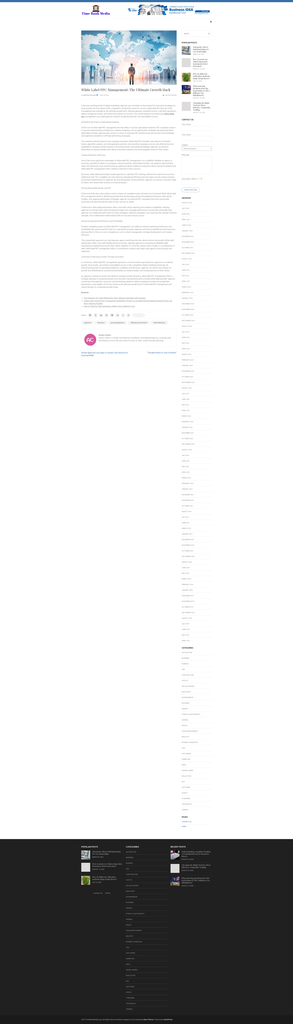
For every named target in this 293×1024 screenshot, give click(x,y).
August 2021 (187, 511)
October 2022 (187, 438)
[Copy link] (138, 315)
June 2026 (186, 214)
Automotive (187, 652)
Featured (185, 703)
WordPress (168, 1019)
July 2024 (185, 332)
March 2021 (186, 528)
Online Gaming (187, 770)
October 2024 (187, 315)
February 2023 (187, 422)
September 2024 (188, 321)
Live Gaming (186, 754)
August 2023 (187, 388)
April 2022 (186, 472)
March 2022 (186, 478)
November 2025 (188, 242)
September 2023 (188, 382)
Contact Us (186, 822)
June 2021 (186, 523)
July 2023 (185, 393)
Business (101, 323)
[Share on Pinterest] (112, 315)
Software (186, 787)
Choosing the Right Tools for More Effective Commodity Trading (201, 106)
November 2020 (188, 545)
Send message (190, 190)
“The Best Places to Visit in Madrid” (162, 353)
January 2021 (187, 534)
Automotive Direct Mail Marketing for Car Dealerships (201, 49)
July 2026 (185, 208)
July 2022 (185, 455)
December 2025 (188, 236)
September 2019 (188, 612)
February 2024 (187, 360)
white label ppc (159, 323)
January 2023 (187, 427)
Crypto (185, 681)
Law (183, 748)
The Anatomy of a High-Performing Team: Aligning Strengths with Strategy (115, 298)
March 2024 (186, 354)
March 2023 (186, 416)
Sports (185, 793)
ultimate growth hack (139, 323)
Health (184, 725)
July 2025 (185, 264)
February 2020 (187, 584)
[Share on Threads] (128, 315)
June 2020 (186, 568)
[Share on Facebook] (90, 315)
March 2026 (186, 225)
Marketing (186, 759)
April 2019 (186, 641)
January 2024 (187, 365)
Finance (185, 709)
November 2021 (188, 500)
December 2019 (188, 596)
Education (186, 692)
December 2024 (188, 304)
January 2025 (187, 298)
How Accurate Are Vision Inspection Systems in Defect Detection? (200, 62)
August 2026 (187, 203)
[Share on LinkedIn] (101, 315)
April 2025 (186, 281)
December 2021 (188, 495)
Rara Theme (148, 1019)
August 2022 (187, 450)
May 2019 (185, 635)
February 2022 (187, 483)
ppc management (117, 323)
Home (184, 826)
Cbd (183, 669)
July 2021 (185, 517)
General (185, 720)
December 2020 (188, 539)
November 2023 (188, 371)
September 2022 (188, 444)
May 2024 (185, 343)
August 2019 (187, 618)
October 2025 (187, 248)
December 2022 (188, 433)
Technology (187, 804)
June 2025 (186, 270)
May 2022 (185, 466)
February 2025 (187, 292)
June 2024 (186, 337)
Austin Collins (89, 95)
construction (188, 675)
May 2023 (185, 405)
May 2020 (185, 573)
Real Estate (186, 776)
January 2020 (187, 590)
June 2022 (186, 461)
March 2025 (186, 287)
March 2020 (186, 579)
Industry (185, 737)
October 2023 (187, 377)
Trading (185, 810)
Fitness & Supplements (191, 714)
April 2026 (186, 219)
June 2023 (186, 399)
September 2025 (188, 253)
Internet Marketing (190, 742)
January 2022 (187, 489)
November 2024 (188, 309)
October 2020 (187, 551)
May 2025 (185, 276)
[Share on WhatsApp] (106, 315)
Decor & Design (188, 686)
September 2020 (188, 556)
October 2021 (187, 506)
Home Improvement (190, 731)
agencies (87, 323)
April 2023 (186, 410)
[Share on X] (95, 315)
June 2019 (186, 629)
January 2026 (187, 231)
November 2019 (188, 601)
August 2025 (187, 259)
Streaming (186, 798)
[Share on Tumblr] (123, 315)
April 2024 (186, 349)
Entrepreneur (187, 697)
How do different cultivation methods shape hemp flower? (201, 76)
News (184, 765)
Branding (185, 658)
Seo (183, 782)
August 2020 (187, 562)
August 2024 (187, 326)
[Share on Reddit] (117, 315)
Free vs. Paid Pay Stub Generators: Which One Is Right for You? (109, 306)
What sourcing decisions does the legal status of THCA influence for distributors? (201, 90)
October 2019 (187, 607)
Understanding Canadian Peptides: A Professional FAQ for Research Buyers (196, 853)
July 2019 (185, 624)
